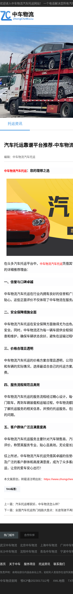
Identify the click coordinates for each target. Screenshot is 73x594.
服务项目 (29, 564)
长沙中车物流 (8, 551)
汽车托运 (21, 170)
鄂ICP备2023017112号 (34, 580)
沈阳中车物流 (28, 551)
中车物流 (9, 170)
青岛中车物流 (48, 551)
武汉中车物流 (8, 545)
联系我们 (59, 564)
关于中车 (14, 564)
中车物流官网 (8, 580)
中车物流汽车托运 (51, 263)
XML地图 (58, 580)
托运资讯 (15, 124)
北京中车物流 (28, 545)
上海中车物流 (48, 545)
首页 (3, 564)
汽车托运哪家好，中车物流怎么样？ (38, 504)
